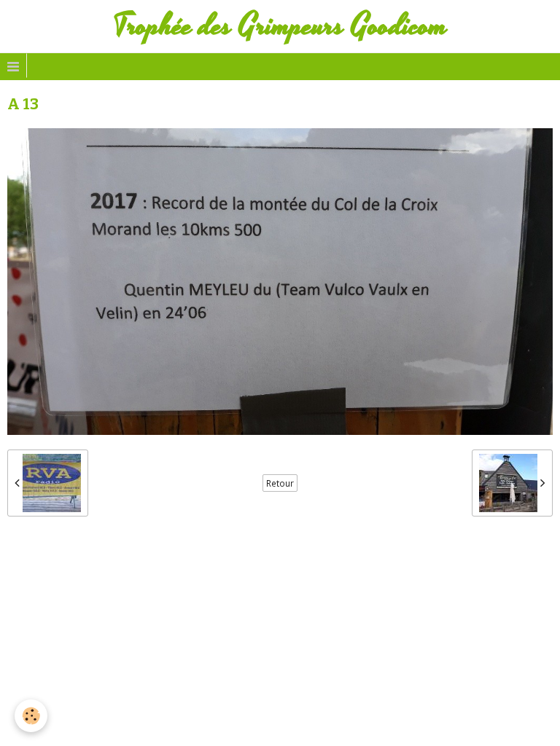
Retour (280, 483)
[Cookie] (31, 715)
